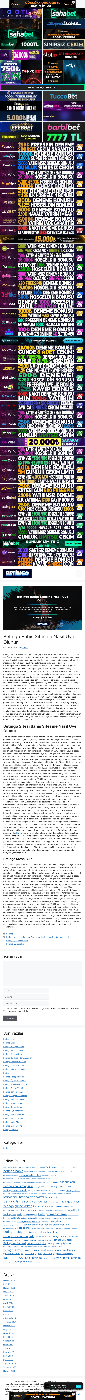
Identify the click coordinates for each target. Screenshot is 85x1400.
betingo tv (33, 1232)
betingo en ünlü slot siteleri (30, 1193)
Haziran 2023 (9, 1371)
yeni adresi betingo (68, 1257)
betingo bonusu (52, 1182)
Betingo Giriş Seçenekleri (14, 1114)
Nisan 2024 (8, 1333)
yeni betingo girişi (8, 1262)
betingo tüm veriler (73, 1236)
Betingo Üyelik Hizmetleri (14, 1080)
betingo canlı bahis (41, 1187)
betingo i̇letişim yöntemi (45, 1210)
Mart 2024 (8, 1337)
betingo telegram (15, 1232)
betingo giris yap (53, 1197)
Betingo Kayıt (71, 1210)
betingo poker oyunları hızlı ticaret (13, 1225)
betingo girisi (47, 937)
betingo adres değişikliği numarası (35, 1167)
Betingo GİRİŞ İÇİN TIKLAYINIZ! (42, 87)
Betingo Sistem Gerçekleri (14, 1062)
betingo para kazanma (9, 1221)
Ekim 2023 (8, 1356)
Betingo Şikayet (13, 1250)
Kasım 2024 (8, 1307)
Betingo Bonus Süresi (12, 1107)
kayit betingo (13, 1258)
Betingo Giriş (9, 1043)
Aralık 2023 (8, 1348)
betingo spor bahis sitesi (71, 1228)
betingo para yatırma (28, 1221)
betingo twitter (59, 1236)
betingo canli (68, 1182)
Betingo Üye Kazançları (13, 1111)
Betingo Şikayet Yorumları (14, 1069)
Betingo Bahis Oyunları (13, 1050)
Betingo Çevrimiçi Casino (17, 940)
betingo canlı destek (15, 1190)
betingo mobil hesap (73, 1215)
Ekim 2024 (8, 1311)
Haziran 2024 (9, 1326)
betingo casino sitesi (56, 1190)
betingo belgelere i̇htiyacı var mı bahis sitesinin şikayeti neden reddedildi (24, 1182)
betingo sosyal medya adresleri (41, 1228)
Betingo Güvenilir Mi (64, 1206)
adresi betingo (7, 1167)
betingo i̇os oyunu (58, 1210)
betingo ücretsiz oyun (44, 1246)
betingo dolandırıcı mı (12, 1193)
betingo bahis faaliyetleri (31, 1171)
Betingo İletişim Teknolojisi (15, 1096)
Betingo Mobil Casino (12, 1126)
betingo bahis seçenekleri (10, 1175)
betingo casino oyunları (37, 1190)
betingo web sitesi (29, 1240)
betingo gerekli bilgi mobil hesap (61, 1193)
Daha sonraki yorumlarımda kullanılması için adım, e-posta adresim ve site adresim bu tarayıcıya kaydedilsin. (42, 1009)
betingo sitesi (24, 1227)
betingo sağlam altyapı (9, 1228)
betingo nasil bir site (11, 1218)
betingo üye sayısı (56, 1246)
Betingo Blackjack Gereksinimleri (17, 1058)
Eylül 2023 (8, 1360)
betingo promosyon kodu (57, 1224)
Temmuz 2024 (9, 1322)
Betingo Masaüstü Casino (14, 1065)
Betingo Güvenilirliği (15, 944)
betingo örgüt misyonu (30, 1246)
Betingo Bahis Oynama (13, 1092)
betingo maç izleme (52, 1214)
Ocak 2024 (8, 1344)
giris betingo (30, 1253)
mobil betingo (33, 1257)
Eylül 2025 (8, 1284)
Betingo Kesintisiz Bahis (13, 1103)
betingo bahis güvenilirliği (46, 1171)
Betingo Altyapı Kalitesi (13, 1047)
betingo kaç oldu (12, 1214)
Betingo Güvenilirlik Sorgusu (15, 1084)
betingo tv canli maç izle (18, 1236)
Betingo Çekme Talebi (13, 1088)
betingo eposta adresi (45, 1193)
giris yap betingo (46, 1253)
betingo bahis (13, 1171)
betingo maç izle (30, 1215)
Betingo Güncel (70, 1201)
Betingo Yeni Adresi (14, 1243)
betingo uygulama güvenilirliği (11, 1240)
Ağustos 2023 (9, 1363)
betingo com (73, 1190)
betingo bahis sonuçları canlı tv (41, 1178)
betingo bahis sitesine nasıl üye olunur (23, 937)
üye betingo (36, 1262)
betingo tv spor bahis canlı (43, 1236)
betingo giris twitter (31, 1196)
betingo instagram (28, 1210)
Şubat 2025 (8, 1295)
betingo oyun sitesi (65, 1218)
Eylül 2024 (8, 1314)
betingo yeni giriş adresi (59, 1243)
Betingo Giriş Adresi (35, 1201)
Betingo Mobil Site (11, 1122)
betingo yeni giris (36, 1243)
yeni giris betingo (23, 1261)
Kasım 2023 (8, 1352)
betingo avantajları (69, 1167)
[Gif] (42, 239)
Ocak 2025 (8, 1299)
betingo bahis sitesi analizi (50, 1175)
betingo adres (18, 1167)
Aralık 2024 (8, 1303)
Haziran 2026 (9, 1280)
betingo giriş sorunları (54, 1202)
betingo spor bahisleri (57, 1228)
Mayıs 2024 (8, 1329)
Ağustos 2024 (9, 1318)
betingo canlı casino (60, 1186)
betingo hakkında (10, 1210)
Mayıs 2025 (8, 1292)
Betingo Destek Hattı (12, 1054)
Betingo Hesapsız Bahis (13, 1077)
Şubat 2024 (8, 1341)
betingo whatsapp (45, 1240)
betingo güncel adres (17, 1206)
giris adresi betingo (13, 1253)
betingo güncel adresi (44, 1206)
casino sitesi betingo (65, 1250)
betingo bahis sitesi (30, 1175)
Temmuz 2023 (9, 1367)
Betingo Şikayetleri (32, 1250)
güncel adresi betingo (64, 1254)
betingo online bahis (29, 1218)
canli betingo (47, 1250)
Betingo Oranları (10, 1130)
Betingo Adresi (9, 1039)
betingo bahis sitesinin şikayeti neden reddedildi (17, 1178)
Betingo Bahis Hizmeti (13, 1118)
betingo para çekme (52, 1221)
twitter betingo (49, 1258)
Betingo (9, 934)
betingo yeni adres (63, 1239)
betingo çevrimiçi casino (13, 1246)
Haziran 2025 (9, 1288)
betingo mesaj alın (62, 937)
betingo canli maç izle (18, 1186)
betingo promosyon (33, 1224)
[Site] (42, 146)
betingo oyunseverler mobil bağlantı (49, 1218)
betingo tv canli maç (49, 1232)
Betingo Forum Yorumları (14, 1099)
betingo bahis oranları (64, 1171)
